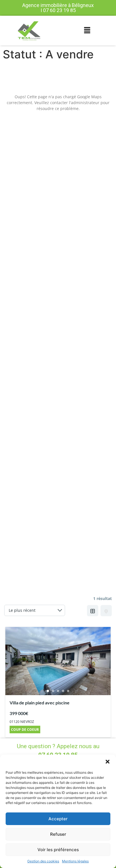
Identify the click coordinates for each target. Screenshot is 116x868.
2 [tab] (53, 691)
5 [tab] (68, 691)
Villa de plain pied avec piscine (40, 702)
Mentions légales (75, 861)
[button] (107, 761)
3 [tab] (58, 691)
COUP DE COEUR (25, 729)
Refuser (58, 834)
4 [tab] (63, 691)
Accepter (58, 818)
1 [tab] (48, 691)
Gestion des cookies (43, 861)
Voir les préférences (58, 849)
